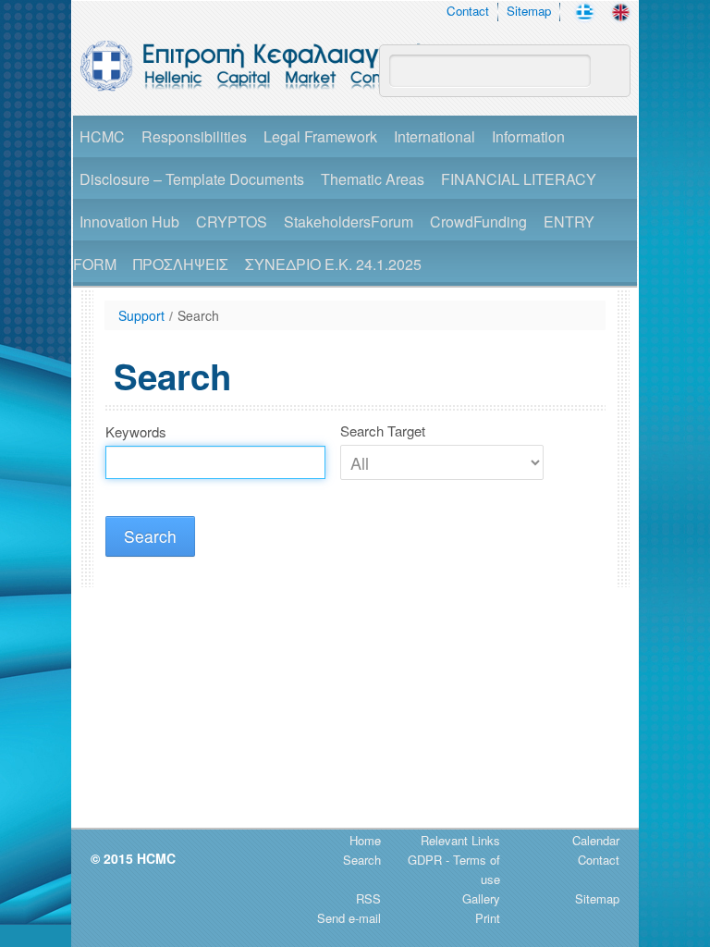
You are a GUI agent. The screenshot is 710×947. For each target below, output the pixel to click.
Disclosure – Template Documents (192, 179)
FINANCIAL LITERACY (518, 179)
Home (365, 840)
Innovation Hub (129, 221)
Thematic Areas (372, 179)
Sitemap (529, 10)
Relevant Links (460, 840)
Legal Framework (320, 136)
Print (487, 918)
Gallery (481, 898)
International (434, 136)
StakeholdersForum (348, 221)
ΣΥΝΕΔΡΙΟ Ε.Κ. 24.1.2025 (333, 264)
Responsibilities (194, 136)
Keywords (135, 432)
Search (198, 315)
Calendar (595, 840)
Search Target (382, 431)
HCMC (102, 136)
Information (528, 136)
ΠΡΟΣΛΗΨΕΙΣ (180, 264)
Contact (468, 10)
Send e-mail (349, 918)
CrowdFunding (478, 221)
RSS (368, 898)
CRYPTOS (231, 221)
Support (141, 315)
